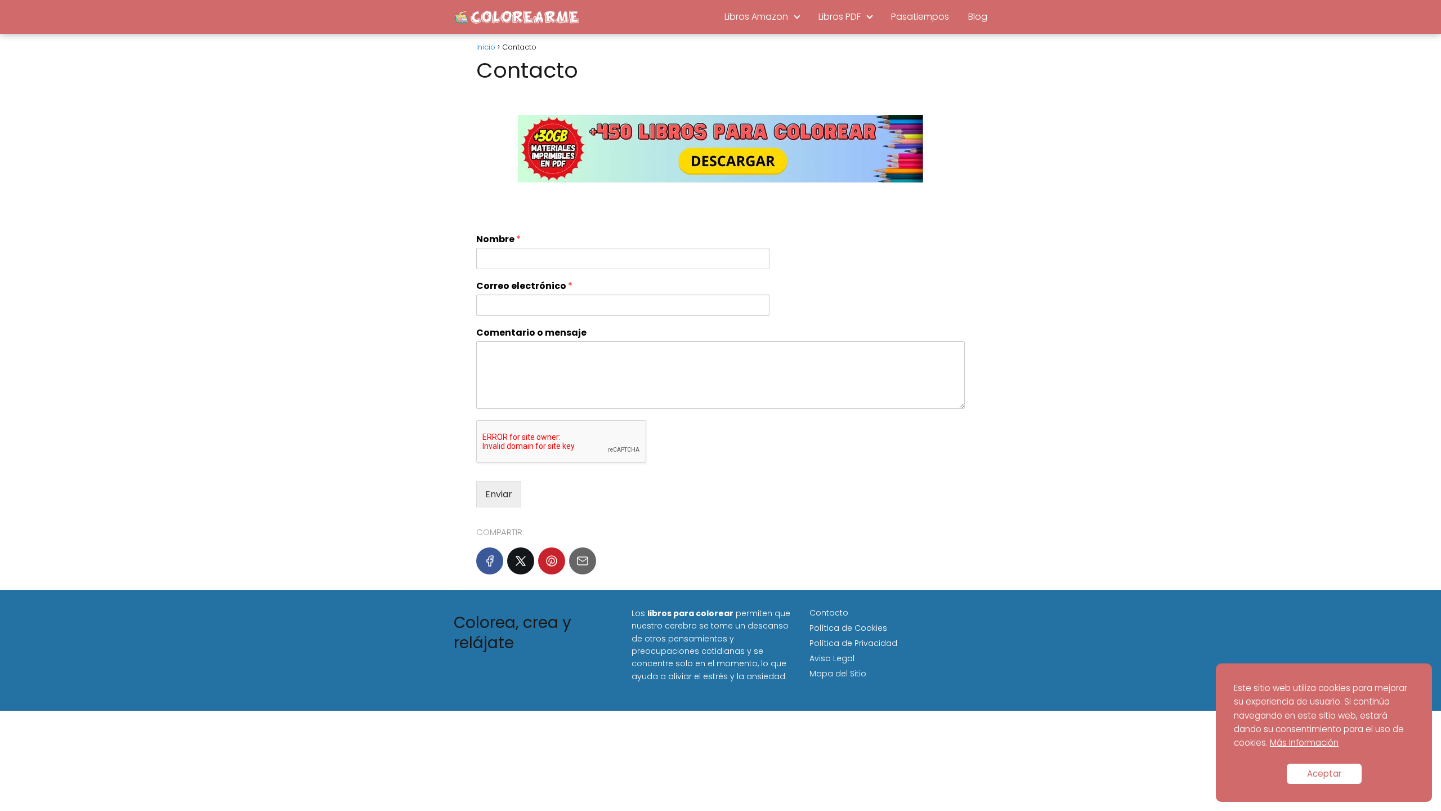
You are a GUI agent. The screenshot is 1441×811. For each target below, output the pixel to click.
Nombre (498, 240)
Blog (977, 16)
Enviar (498, 494)
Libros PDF (839, 16)
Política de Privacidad (853, 643)
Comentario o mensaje (531, 333)
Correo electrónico (524, 286)
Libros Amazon (756, 16)
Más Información (1304, 742)
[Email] (582, 560)
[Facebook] (489, 560)
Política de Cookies (848, 628)
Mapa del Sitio (837, 673)
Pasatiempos (920, 16)
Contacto (828, 612)
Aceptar (1324, 773)
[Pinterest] (551, 560)
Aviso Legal (831, 658)
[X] (520, 560)
